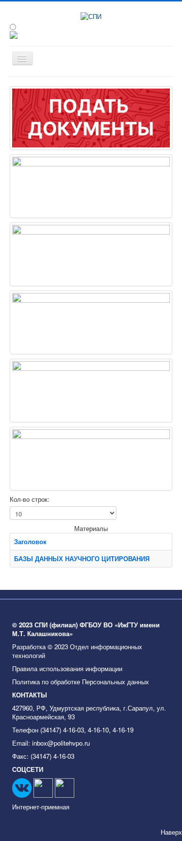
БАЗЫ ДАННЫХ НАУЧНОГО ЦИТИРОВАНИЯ (81, 558)
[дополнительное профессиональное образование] (91, 254)
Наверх (171, 832)
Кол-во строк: (30, 499)
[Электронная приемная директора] (91, 186)
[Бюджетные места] (91, 118)
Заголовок (30, 541)
